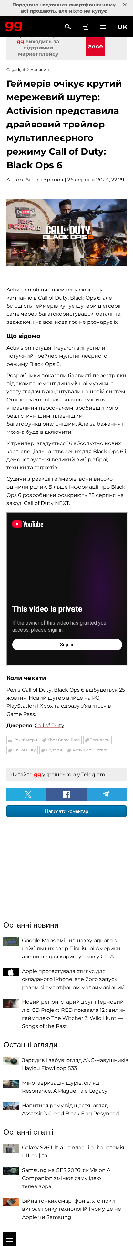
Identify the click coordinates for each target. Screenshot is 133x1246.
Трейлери (100, 740)
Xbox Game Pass (63, 740)
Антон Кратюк (44, 180)
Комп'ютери (25, 740)
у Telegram (91, 774)
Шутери (54, 750)
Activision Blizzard (89, 750)
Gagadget (13, 25)
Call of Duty (49, 725)
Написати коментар (66, 811)
